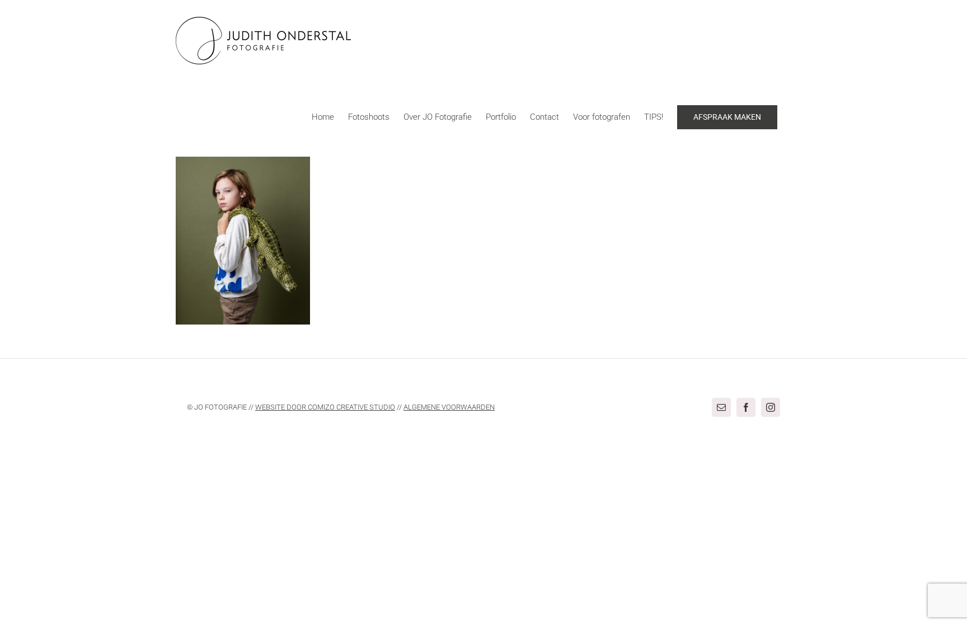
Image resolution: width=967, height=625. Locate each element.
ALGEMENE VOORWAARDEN (449, 407)
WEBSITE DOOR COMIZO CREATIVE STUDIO (325, 407)
